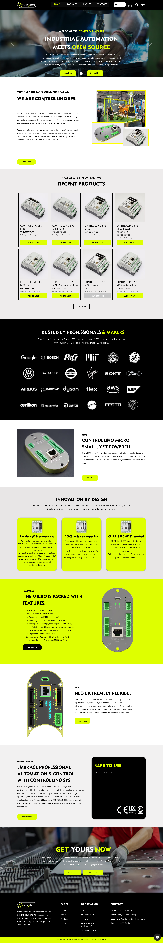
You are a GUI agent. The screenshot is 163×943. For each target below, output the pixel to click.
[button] (130, 5)
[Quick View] (33, 207)
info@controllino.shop (127, 915)
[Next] (150, 43)
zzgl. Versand (38, 235)
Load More (81, 306)
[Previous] (12, 43)
